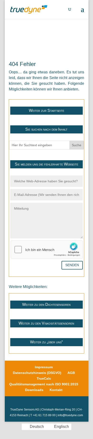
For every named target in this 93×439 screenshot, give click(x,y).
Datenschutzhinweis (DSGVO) (37, 373)
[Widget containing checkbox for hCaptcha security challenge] (47, 250)
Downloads (34, 390)
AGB (71, 373)
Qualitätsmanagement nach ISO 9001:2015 (43, 384)
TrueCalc (44, 378)
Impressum (44, 367)
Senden (72, 265)
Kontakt (56, 390)
